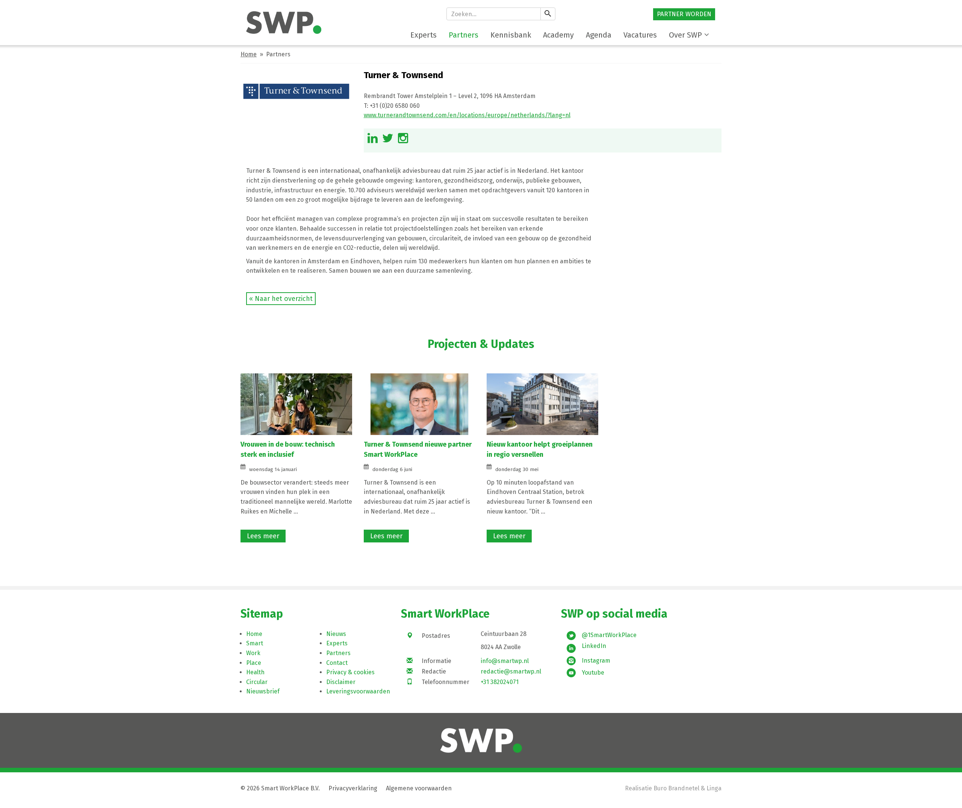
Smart (254, 643)
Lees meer (263, 536)
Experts (337, 643)
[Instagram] (403, 140)
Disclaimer (340, 682)
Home (248, 54)
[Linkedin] (373, 140)
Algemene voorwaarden (419, 788)
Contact (337, 662)
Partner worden (684, 14)
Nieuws (336, 633)
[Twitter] (387, 140)
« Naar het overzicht (281, 299)
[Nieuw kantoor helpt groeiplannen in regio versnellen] (542, 403)
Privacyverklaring (352, 788)
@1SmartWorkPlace (609, 635)
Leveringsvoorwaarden (358, 691)
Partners (338, 653)
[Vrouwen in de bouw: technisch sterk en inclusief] (296, 403)
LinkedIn (594, 645)
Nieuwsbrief (263, 691)
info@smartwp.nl (505, 661)
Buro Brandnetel (676, 788)
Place (253, 662)
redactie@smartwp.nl (511, 671)
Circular (257, 682)
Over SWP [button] (685, 34)
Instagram (596, 660)
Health (255, 672)
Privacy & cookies (350, 672)
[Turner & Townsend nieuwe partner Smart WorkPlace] (419, 403)
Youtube (593, 672)
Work (253, 653)
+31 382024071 (500, 682)
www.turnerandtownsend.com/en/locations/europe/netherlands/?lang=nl (467, 115)
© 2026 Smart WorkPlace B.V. (280, 788)
